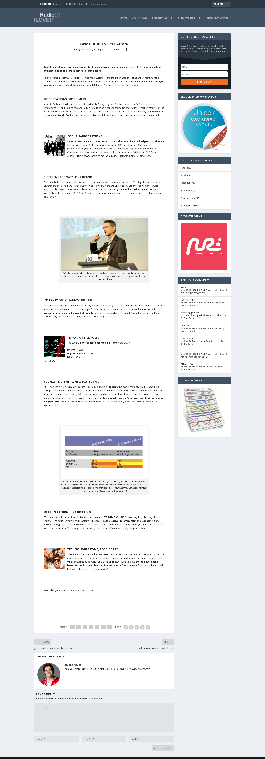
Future (116, 49)
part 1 (111, 316)
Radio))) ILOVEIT (189, 205)
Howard (185, 325)
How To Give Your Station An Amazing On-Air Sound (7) (202, 330)
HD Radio (126, 517)
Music (184, 175)
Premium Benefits (189, 17)
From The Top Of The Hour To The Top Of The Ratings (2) (203, 317)
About (123, 17)
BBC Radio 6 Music (95, 386)
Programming (188, 197)
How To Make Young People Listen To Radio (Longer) (202, 342)
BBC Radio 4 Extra (82, 193)
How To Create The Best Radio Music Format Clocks (79, 3)
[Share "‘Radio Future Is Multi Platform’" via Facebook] (72, 627)
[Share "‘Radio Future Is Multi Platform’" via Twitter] (79, 627)
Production (186, 190)
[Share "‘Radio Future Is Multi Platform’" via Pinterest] (91, 627)
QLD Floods (151, 152)
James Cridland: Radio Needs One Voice (75, 590)
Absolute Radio (51, 104)
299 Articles (140, 17)
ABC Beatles (144, 145)
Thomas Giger (88, 49)
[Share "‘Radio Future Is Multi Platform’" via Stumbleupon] (103, 627)
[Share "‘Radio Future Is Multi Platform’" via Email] (109, 627)
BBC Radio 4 (50, 196)
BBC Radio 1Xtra (52, 386)
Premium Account (216, 17)
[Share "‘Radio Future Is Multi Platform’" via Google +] (85, 627)
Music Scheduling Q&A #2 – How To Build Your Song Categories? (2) (204, 291)
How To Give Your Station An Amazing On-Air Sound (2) (202, 304)
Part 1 (47, 77)
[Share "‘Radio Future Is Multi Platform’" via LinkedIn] (97, 627)
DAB (137, 104)
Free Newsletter (162, 17)
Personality (187, 182)
